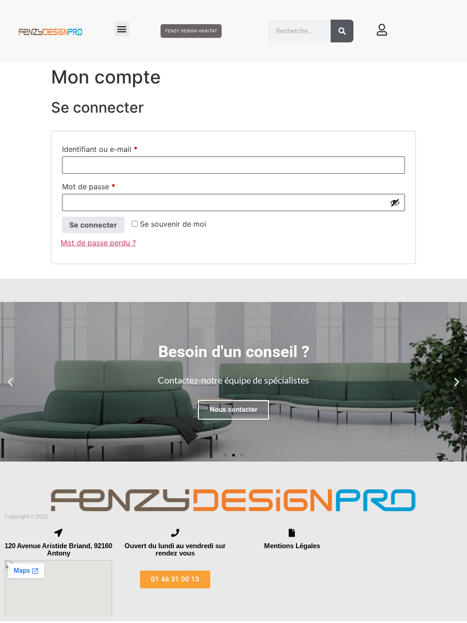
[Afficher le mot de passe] (395, 202)
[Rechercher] (342, 31)
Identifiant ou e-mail (119, 148)
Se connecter (93, 224)
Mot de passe (107, 185)
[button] (122, 28)
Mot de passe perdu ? (98, 242)
